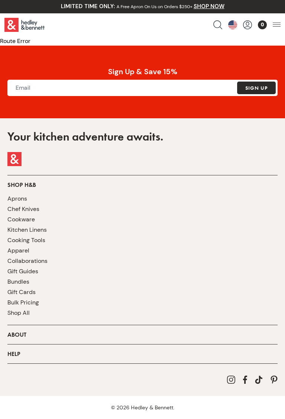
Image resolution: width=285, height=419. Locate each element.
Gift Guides (22, 271)
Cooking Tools (26, 240)
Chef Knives (23, 209)
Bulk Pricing (23, 302)
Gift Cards (21, 292)
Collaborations (27, 261)
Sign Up (256, 88)
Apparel (18, 250)
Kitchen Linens (27, 230)
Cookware (21, 219)
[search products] (217, 24)
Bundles (18, 282)
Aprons (17, 198)
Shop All (18, 313)
